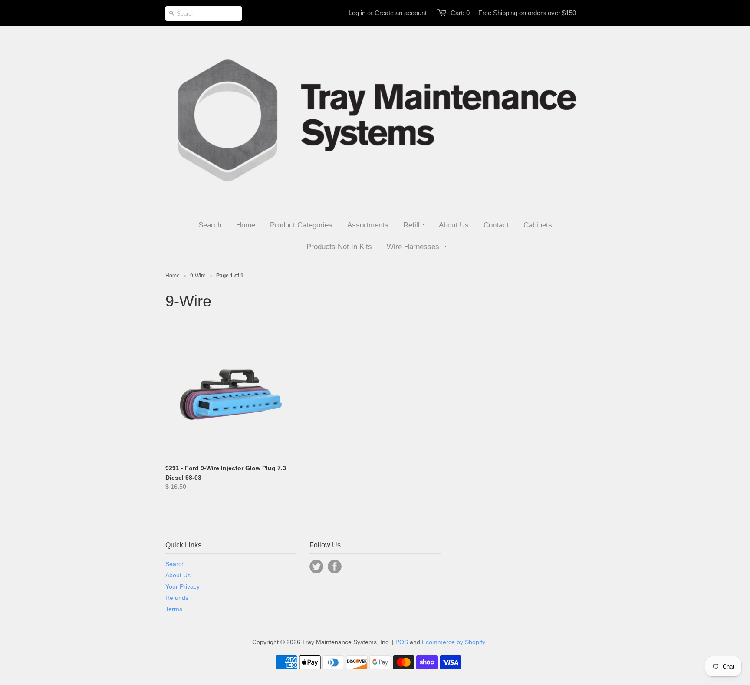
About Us (178, 575)
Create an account (401, 12)
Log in (357, 12)
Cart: (460, 12)
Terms (173, 609)
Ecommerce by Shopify (453, 642)
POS (401, 642)
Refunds (176, 597)
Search (175, 563)
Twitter (316, 566)
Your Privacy (182, 586)
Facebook (335, 566)
